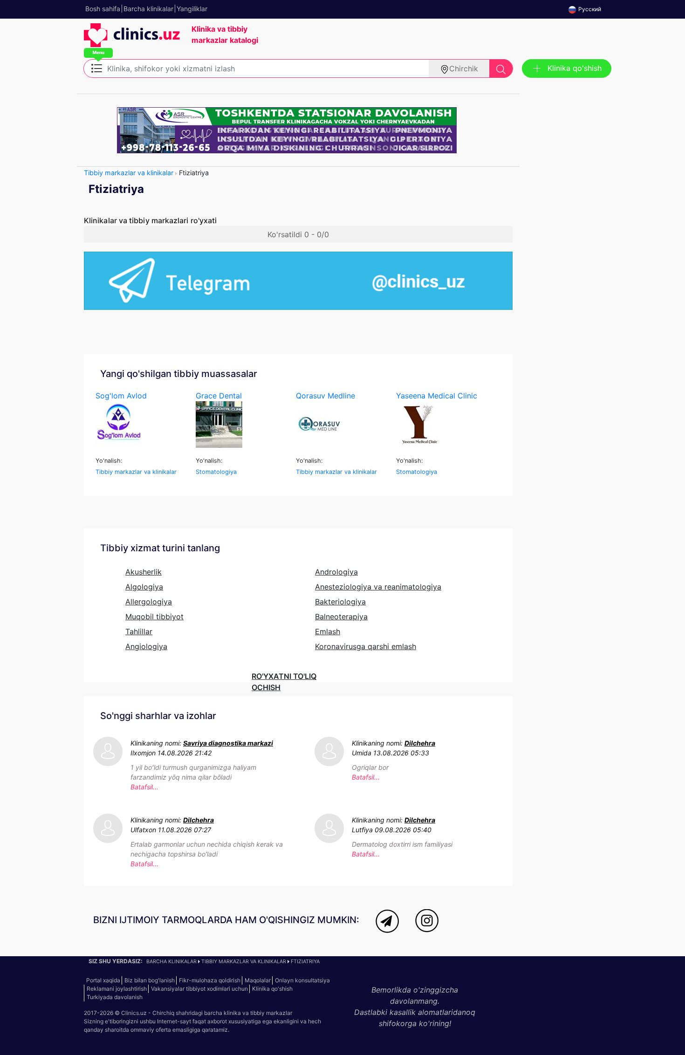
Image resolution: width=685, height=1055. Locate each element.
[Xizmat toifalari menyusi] (97, 68)
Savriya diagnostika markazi (228, 743)
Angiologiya (146, 646)
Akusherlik (143, 571)
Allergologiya (148, 601)
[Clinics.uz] (132, 40)
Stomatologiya (216, 471)
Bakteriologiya (340, 601)
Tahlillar (138, 631)
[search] (501, 68)
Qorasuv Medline (325, 395)
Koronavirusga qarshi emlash (365, 646)
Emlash (327, 631)
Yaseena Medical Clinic (436, 395)
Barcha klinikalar (171, 962)
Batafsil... (144, 787)
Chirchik (463, 68)
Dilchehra (419, 743)
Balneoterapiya (341, 616)
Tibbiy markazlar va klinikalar (128, 173)
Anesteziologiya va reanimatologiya (378, 586)
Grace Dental (219, 395)
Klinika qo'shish (575, 68)
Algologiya (144, 586)
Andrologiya (336, 571)
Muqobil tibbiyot (154, 616)
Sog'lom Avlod (121, 395)
